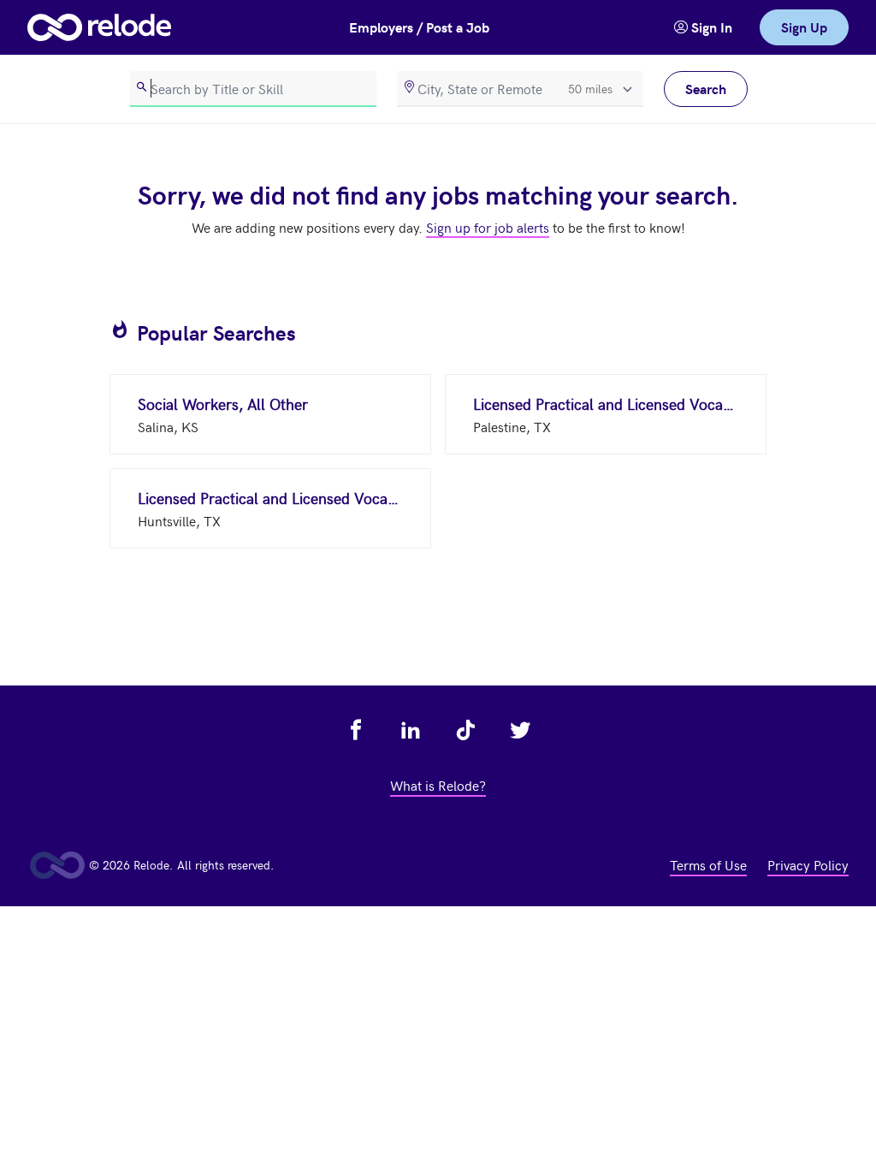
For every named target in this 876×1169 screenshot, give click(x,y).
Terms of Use (708, 864)
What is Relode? (438, 784)
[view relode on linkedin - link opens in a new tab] (411, 730)
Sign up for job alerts (487, 226)
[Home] (99, 27)
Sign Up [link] (804, 27)
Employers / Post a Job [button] (419, 27)
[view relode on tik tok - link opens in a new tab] (465, 730)
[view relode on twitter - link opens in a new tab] (520, 730)
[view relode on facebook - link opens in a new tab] (356, 730)
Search (705, 89)
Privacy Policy (808, 864)
